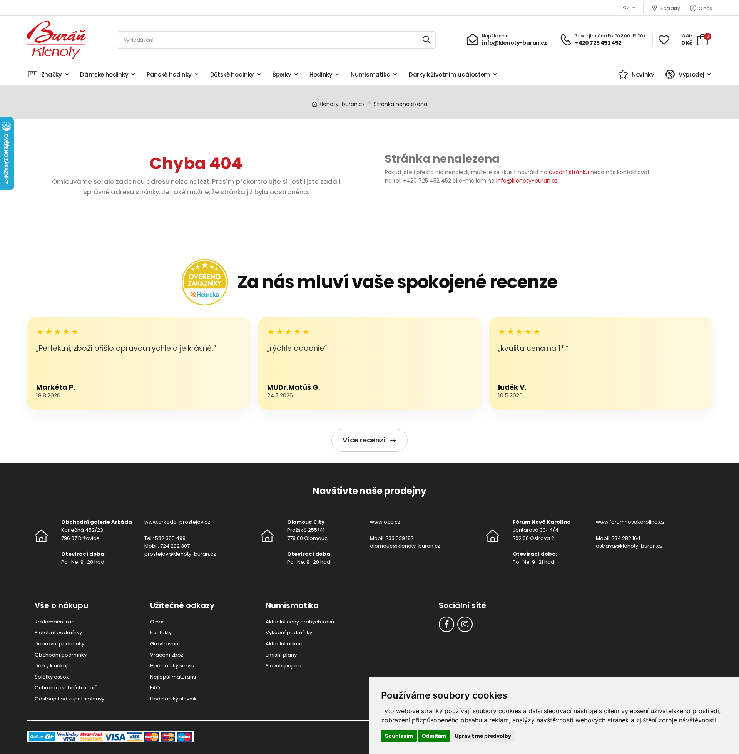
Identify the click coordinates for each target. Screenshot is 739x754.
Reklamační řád (55, 621)
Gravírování (165, 643)
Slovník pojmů (283, 665)
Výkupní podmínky (289, 632)
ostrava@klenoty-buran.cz (629, 546)
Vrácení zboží (167, 654)
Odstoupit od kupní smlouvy (69, 698)
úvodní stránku (569, 172)
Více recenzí (364, 440)
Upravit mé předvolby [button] (483, 735)
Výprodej (691, 74)
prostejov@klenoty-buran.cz (180, 554)
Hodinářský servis (172, 665)
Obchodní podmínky (61, 654)
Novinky (643, 74)
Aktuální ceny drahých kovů (300, 621)
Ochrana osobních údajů (66, 687)
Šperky (282, 74)
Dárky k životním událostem (449, 74)
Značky (51, 74)
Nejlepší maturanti (173, 676)
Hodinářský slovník (173, 698)
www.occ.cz (385, 522)
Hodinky (321, 74)
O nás (705, 8)
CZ (626, 7)
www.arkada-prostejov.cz (177, 522)
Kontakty (670, 8)
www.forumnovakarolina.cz (630, 522)
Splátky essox (52, 676)
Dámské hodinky (104, 74)
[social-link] (446, 624)
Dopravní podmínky (59, 643)
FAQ (155, 687)
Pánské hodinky (169, 74)
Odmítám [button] (434, 735)
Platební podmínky (58, 632)
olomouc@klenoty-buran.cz (405, 546)
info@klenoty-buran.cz (527, 180)
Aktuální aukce (284, 643)
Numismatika (370, 74)
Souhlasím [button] (399, 735)
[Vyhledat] (427, 40)
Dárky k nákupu (54, 665)
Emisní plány (281, 654)
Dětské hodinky (232, 74)
